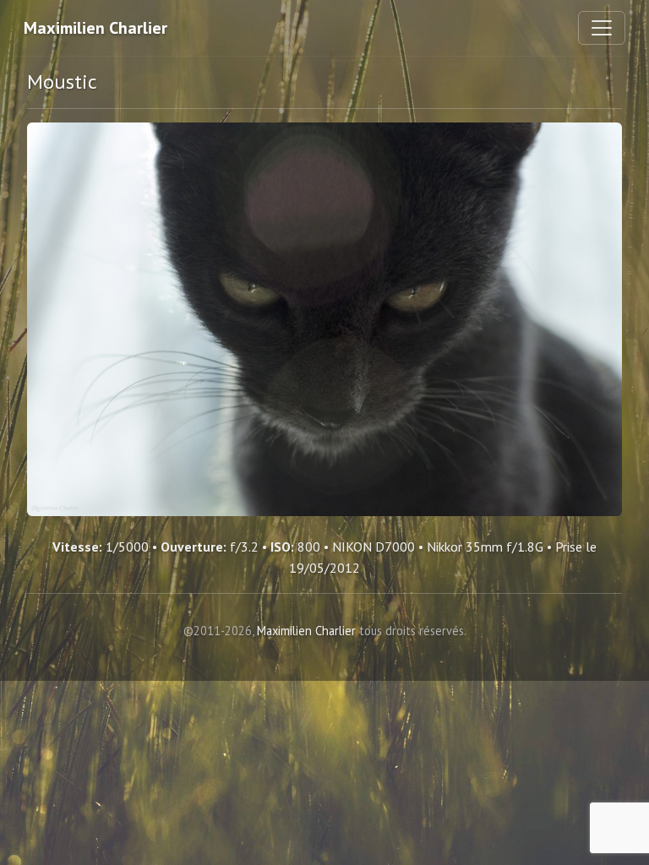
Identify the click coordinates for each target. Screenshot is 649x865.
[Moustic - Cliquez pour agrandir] (324, 319)
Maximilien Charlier (95, 28)
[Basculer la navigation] (601, 28)
